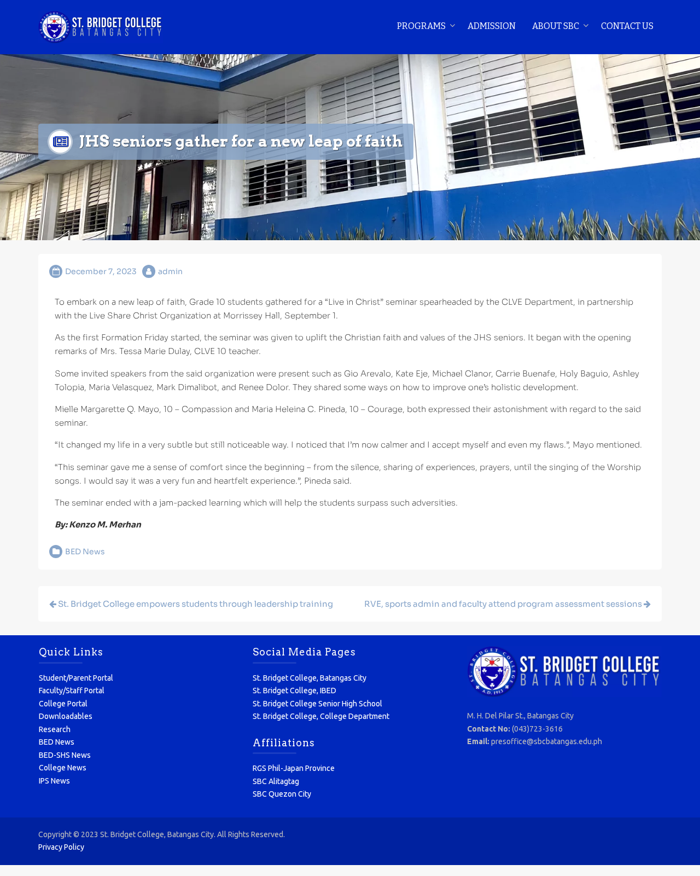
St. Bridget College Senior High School (317, 703)
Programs (421, 26)
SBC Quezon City (282, 794)
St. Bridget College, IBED (294, 690)
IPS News (54, 780)
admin (170, 271)
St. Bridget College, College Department (321, 716)
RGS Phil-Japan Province (294, 768)
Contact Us (627, 26)
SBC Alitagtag (276, 781)
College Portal (63, 703)
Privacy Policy (61, 847)
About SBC (555, 26)
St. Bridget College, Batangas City (309, 678)
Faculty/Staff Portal (71, 690)
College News (62, 767)
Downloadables (65, 716)
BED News (85, 551)
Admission (492, 26)
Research (55, 729)
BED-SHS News (65, 755)
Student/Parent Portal (76, 678)
